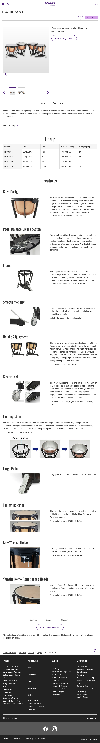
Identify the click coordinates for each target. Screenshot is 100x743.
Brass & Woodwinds (10, 680)
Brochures (55, 680)
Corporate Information (84, 666)
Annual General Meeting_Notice (82, 695)
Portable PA (7, 692)
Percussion (22, 653)
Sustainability (81, 691)
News (29, 667)
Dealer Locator (33, 700)
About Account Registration (61, 671)
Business (90, 718)
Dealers (30, 695)
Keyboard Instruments (11, 669)
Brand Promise (82, 672)
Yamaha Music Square (36, 706)
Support (64, 619)
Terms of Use (17, 739)
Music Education (33, 660)
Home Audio (7, 695)
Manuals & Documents (60, 683)
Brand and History (83, 686)
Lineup (40, 103)
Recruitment (81, 675)
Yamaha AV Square (34, 703)
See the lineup (9, 125)
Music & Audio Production (12, 672)
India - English (11, 718)
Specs (48, 619)
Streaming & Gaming (10, 698)
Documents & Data (58, 689)
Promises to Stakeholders (86, 680)
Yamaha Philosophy (84, 678)
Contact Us (56, 666)
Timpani (39, 653)
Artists (30, 681)
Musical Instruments (9, 653)
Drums (5, 678)
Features (57, 103)
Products (31, 653)
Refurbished (56, 694)
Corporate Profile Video (85, 669)
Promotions (32, 674)
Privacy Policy (28, 739)
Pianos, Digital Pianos (11, 666)
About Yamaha (82, 660)
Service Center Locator (60, 674)
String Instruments (9, 683)
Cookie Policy (40, 739)
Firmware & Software (59, 686)
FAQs (54, 668)
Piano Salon (32, 709)
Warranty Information (59, 677)
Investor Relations (83, 689)
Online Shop (32, 688)
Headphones (7, 689)
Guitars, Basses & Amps (12, 675)
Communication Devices (11, 701)
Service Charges (58, 691)
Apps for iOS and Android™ (13, 704)
